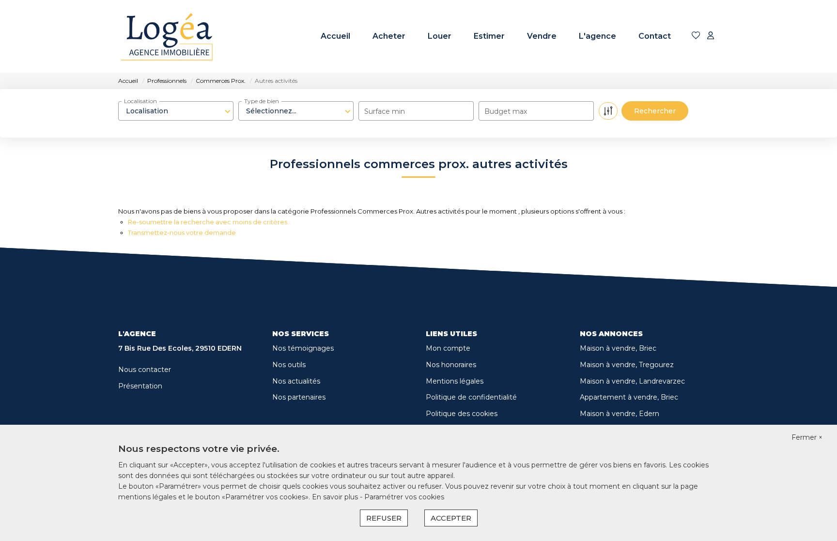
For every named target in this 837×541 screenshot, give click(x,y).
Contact (654, 36)
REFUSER (384, 518)
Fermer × (806, 437)
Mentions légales (454, 381)
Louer (439, 36)
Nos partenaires (299, 397)
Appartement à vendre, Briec (629, 397)
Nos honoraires (451, 364)
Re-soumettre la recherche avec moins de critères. (208, 222)
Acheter (388, 36)
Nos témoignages (303, 348)
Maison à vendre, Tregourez (627, 364)
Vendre (542, 36)
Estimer (489, 36)
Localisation (140, 101)
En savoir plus (336, 497)
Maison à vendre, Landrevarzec (632, 381)
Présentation (140, 386)
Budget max (505, 111)
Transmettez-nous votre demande (182, 232)
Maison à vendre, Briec (618, 348)
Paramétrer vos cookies (404, 497)
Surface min (384, 111)
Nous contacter (144, 369)
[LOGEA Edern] (166, 36)
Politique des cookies (461, 413)
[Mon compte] (710, 36)
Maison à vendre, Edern (619, 413)
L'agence (597, 36)
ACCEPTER (451, 518)
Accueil (335, 36)
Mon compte (448, 348)
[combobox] (176, 111)
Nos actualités (296, 381)
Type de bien (261, 101)
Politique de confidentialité (471, 397)
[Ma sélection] (696, 36)
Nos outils (289, 364)
